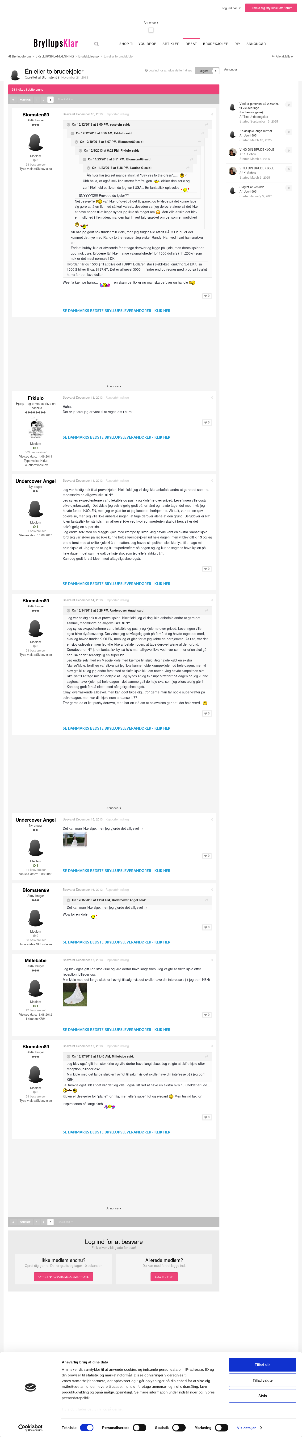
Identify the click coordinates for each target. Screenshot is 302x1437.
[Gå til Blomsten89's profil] (15, 74)
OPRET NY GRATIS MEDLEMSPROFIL (63, 1276)
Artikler (171, 43)
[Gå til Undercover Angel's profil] (35, 506)
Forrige (25, 99)
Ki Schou (249, 154)
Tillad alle (262, 1365)
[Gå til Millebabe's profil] (35, 986)
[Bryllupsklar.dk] (56, 43)
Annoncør (256, 43)
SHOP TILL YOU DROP (137, 43)
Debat (191, 43)
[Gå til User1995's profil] (233, 134)
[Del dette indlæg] (212, 114)
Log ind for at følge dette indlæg (170, 70)
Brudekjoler (215, 43)
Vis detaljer (246, 1428)
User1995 (249, 135)
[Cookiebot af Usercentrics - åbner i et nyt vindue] (30, 1427)
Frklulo (36, 397)
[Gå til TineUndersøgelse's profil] (233, 106)
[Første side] (13, 100)
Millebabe (35, 960)
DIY (237, 43)
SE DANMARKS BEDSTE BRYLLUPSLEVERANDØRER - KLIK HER (116, 311)
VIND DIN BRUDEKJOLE (256, 149)
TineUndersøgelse (255, 116)
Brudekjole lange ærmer (255, 130)
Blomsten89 (50, 77)
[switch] (139, 1427)
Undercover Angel (36, 480)
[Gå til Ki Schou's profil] (233, 152)
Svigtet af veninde (251, 187)
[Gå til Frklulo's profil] (35, 428)
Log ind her (230, 8)
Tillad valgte (263, 1380)
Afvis (262, 1396)
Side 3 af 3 (64, 99)
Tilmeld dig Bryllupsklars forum (271, 7)
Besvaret (83, 114)
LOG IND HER (164, 1276)
